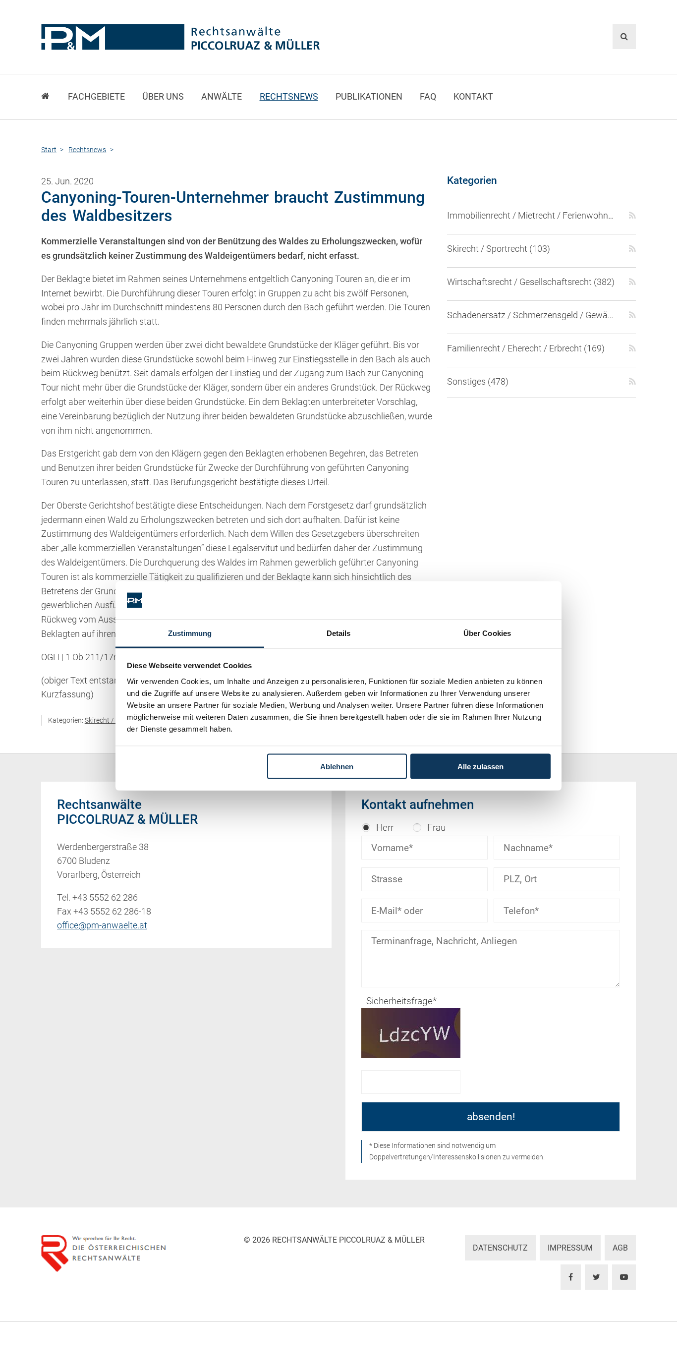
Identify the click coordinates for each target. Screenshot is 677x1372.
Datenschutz (500, 1248)
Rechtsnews (289, 97)
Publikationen (369, 97)
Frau (436, 827)
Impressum (570, 1248)
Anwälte (221, 97)
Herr (385, 827)
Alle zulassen (480, 766)
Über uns (163, 97)
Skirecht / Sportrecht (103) (498, 249)
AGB (620, 1248)
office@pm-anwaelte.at (102, 925)
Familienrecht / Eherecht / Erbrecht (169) (526, 348)
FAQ (428, 97)
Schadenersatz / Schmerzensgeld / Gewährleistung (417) (532, 315)
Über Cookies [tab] (487, 633)
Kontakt (473, 97)
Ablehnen (336, 766)
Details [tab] (339, 633)
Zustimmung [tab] (190, 633)
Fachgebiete (96, 97)
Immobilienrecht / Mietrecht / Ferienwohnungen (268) (532, 216)
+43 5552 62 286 (105, 898)
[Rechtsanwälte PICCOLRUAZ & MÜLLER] (237, 37)
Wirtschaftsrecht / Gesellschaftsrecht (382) (531, 282)
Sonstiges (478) (477, 382)
